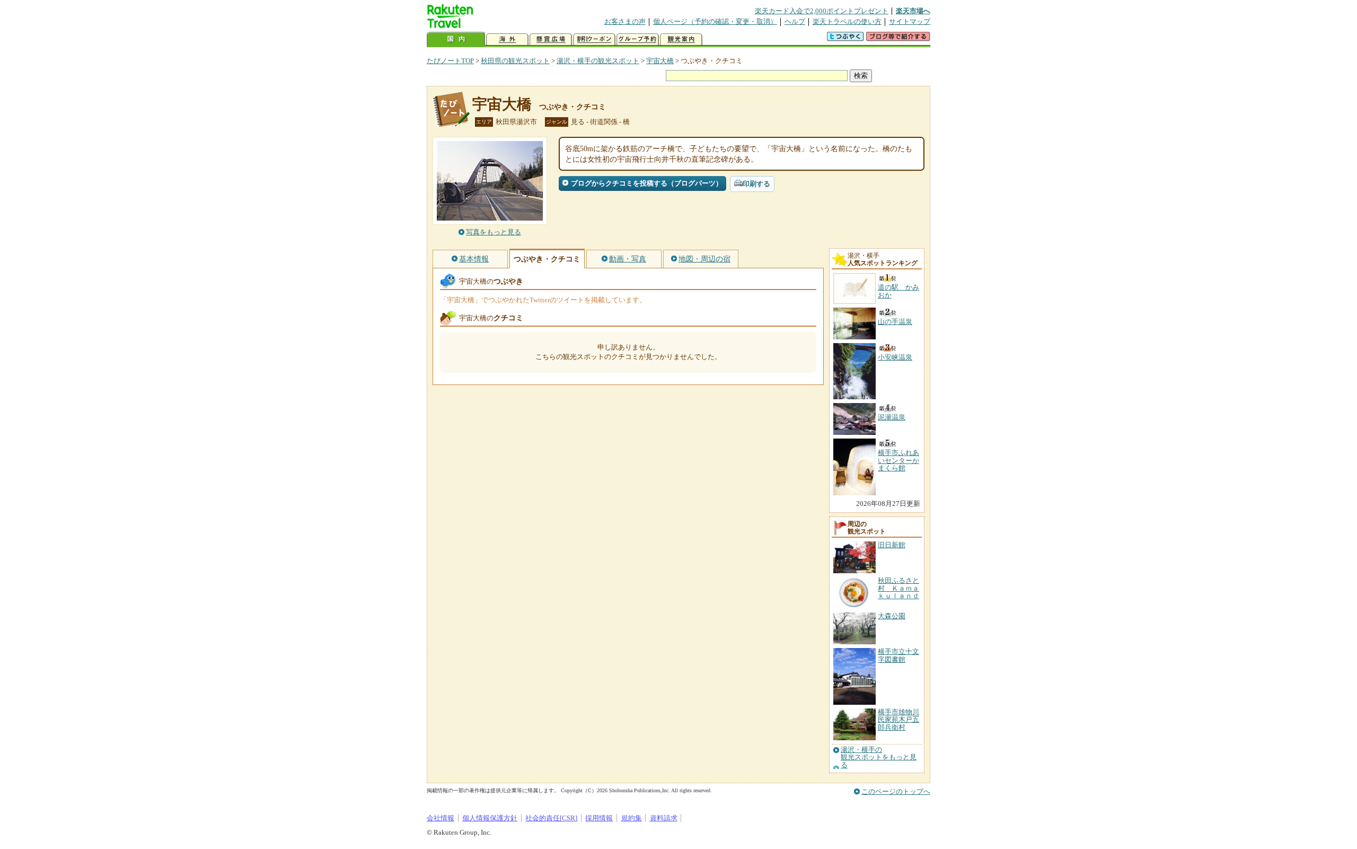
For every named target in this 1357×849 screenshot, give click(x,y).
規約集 (631, 818)
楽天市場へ (913, 11)
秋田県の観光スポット (515, 61)
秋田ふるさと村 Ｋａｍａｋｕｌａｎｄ (898, 588)
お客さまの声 (625, 21)
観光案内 (681, 39)
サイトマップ (909, 21)
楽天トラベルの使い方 (847, 21)
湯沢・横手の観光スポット (598, 61)
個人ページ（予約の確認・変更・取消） (715, 21)
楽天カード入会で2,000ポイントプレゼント (821, 11)
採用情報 (599, 818)
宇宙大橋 (660, 61)
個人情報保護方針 (489, 818)
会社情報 (440, 818)
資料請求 (663, 818)
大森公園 (891, 616)
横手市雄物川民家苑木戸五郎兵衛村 (898, 719)
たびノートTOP (450, 61)
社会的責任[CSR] (551, 818)
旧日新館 (891, 545)
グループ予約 (637, 39)
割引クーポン (594, 39)
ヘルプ (795, 21)
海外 (507, 39)
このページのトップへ (895, 791)
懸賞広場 (551, 39)
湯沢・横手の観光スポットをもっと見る (879, 757)
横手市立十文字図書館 (898, 655)
